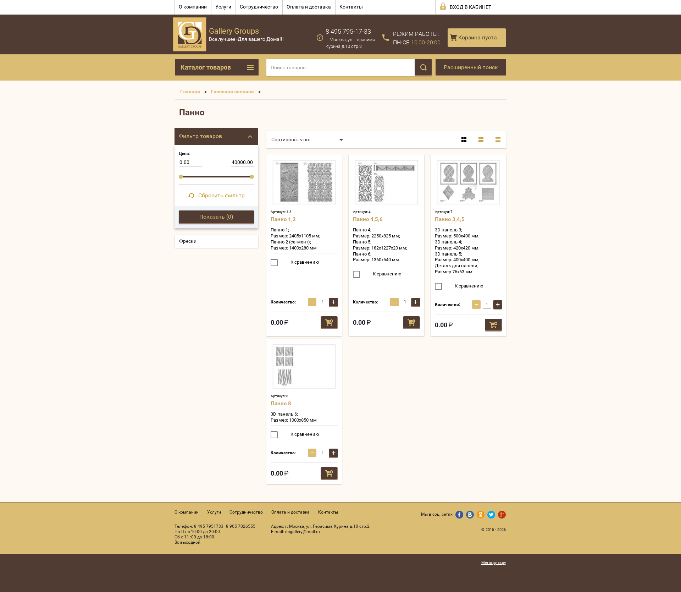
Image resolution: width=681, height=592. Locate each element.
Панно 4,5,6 (368, 219)
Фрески (187, 241)
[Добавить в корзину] (329, 322)
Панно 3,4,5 (450, 219)
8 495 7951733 (208, 526)
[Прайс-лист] (498, 139)
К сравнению (304, 262)
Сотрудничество (259, 7)
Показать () (216, 216)
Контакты (351, 7)
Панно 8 (281, 403)
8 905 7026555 (240, 526)
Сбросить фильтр (221, 195)
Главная (190, 91)
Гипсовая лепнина (232, 91)
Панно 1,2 (283, 219)
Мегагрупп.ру (493, 562)
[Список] (481, 139)
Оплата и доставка (309, 7)
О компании (193, 7)
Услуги (223, 7)
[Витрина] (464, 139)
